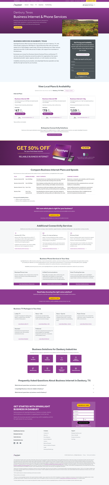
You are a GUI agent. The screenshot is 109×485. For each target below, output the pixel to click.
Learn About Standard (23, 338)
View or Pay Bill (74, 435)
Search (83, 0)
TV (36, 4)
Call (54, 215)
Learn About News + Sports (65, 324)
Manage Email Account (76, 433)
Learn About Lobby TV (23, 324)
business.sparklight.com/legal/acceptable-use (54, 464)
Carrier (28, 0)
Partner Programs (34, 0)
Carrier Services (17, 437)
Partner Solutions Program (49, 445)
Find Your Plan (18, 27)
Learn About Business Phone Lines (26, 284)
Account (78, 0)
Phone (31, 4)
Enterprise (23, 0)
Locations (67, 0)
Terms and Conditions (91, 455)
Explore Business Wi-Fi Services (22, 248)
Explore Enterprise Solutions (54, 134)
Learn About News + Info (44, 324)
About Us (46, 435)
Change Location (69, 90)
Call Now (82, 54)
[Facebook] (17, 443)
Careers (45, 441)
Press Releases (47, 437)
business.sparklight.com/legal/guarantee (22, 465)
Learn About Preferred (44, 338)
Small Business (17, 0)
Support (72, 0)
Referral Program (47, 443)
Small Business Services (19, 431)
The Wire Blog (48, 4)
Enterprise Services (18, 434)
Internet (27, 4)
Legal (45, 447)
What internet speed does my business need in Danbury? (31, 385)
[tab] (54, 385)
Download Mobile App (48, 449)
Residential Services (18, 440)
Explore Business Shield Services (77, 248)
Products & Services (75, 437)
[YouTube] (20, 443)
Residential (41, 0)
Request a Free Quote (83, 73)
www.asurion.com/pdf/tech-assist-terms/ (68, 478)
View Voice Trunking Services (82, 284)
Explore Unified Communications (54, 284)
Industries (41, 4)
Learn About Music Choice (86, 324)
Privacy (84, 455)
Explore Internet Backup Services (49, 248)
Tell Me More (85, 147)
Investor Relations (48, 439)
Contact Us (46, 433)
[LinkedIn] (14, 443)
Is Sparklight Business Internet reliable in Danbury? (29, 389)
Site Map (73, 439)
